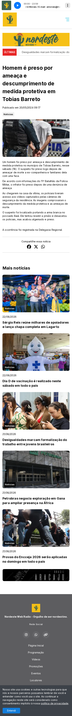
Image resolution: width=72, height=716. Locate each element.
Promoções (36, 666)
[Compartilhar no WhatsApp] (43, 247)
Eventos (36, 673)
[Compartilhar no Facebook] (29, 247)
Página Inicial (36, 645)
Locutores (36, 680)
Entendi (11, 710)
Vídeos (36, 659)
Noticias (8, 114)
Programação (36, 652)
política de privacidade (55, 703)
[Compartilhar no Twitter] (36, 247)
